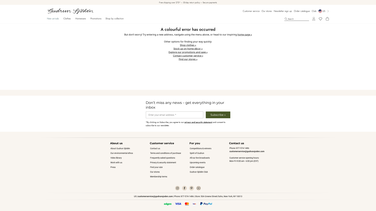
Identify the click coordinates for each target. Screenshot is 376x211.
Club (314, 11)
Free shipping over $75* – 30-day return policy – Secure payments (188, 2)
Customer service (251, 11)
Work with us (116, 162)
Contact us (155, 148)
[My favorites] (320, 19)
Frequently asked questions (162, 158)
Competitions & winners (200, 148)
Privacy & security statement (163, 162)
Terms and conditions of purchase (165, 153)
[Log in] (313, 19)
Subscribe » (218, 114)
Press (113, 167)
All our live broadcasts (200, 158)
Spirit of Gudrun (197, 153)
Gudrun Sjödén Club (199, 172)
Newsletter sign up (283, 11)
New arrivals (53, 18)
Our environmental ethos (121, 153)
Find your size (156, 167)
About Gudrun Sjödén (120, 148)
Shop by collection (114, 18)
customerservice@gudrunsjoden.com (246, 151)
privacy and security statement (198, 122)
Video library (116, 158)
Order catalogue (302, 11)
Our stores (267, 11)
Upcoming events (198, 162)
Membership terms (158, 176)
